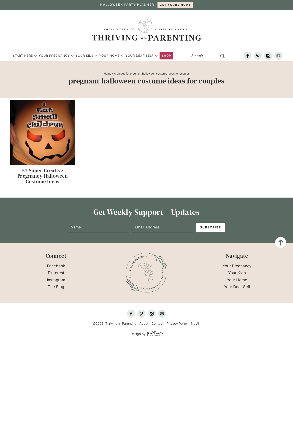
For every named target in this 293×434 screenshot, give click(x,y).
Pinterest (56, 273)
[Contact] (278, 56)
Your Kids (84, 55)
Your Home (109, 55)
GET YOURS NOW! (175, 4)
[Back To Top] (280, 242)
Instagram (56, 280)
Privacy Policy (177, 323)
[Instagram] (268, 56)
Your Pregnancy (54, 55)
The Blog (56, 286)
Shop (166, 55)
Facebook (56, 266)
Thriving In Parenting (146, 30)
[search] (222, 56)
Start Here (23, 55)
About (143, 323)
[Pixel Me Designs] (154, 334)
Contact (157, 323)
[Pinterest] (258, 56)
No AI (195, 323)
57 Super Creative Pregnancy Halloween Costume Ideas (42, 176)
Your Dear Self (139, 55)
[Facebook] (248, 56)
